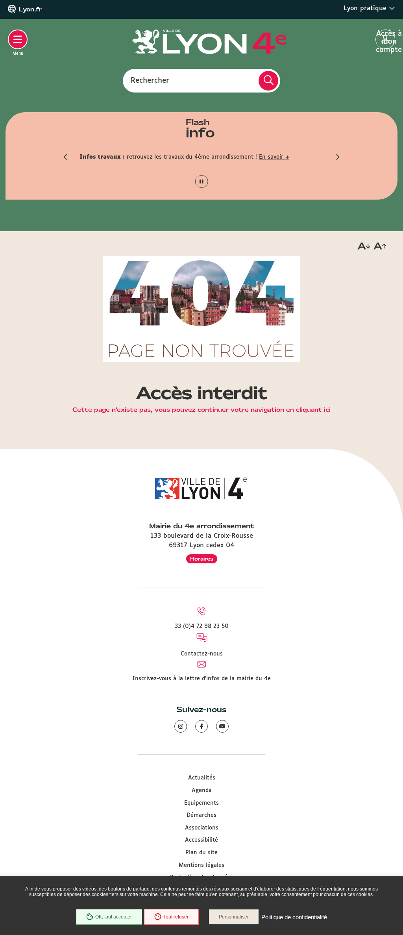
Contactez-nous (202, 654)
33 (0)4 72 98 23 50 (202, 626)
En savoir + (274, 157)
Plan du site (201, 852)
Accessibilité (201, 840)
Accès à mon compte (385, 39)
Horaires (201, 558)
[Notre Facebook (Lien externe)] (201, 726)
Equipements (201, 803)
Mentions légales (201, 865)
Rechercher (150, 80)
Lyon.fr (30, 9)
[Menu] (18, 39)
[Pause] (201, 181)
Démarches (201, 815)
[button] (66, 157)
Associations (201, 828)
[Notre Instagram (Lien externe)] (180, 726)
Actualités (201, 778)
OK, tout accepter (113, 917)
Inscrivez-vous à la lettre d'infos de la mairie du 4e (201, 678)
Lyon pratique (366, 8)
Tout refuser (176, 917)
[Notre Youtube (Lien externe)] (222, 726)
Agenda (202, 790)
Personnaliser (234, 917)
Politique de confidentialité (294, 917)
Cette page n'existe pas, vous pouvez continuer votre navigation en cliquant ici (201, 410)
